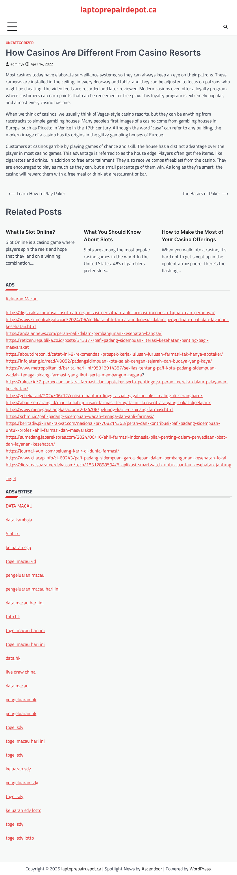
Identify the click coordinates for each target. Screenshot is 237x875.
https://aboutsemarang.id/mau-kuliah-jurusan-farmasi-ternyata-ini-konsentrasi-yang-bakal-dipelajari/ (108, 402)
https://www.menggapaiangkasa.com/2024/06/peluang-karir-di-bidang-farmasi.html (89, 409)
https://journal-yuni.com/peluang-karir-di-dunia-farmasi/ (62, 450)
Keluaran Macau (22, 298)
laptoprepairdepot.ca (118, 9)
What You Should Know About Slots (112, 235)
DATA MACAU (19, 505)
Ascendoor (152, 868)
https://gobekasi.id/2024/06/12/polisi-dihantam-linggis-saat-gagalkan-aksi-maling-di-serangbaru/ (104, 395)
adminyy (17, 64)
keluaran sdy (18, 768)
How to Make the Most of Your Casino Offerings (192, 235)
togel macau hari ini (25, 741)
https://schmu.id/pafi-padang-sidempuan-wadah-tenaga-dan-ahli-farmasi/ (80, 416)
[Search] (225, 26)
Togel (11, 478)
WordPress (200, 868)
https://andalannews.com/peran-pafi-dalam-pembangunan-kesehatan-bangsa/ (84, 333)
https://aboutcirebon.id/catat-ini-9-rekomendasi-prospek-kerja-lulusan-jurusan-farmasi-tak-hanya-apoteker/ (114, 353)
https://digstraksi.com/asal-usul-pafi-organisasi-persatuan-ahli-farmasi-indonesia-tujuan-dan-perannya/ (110, 312)
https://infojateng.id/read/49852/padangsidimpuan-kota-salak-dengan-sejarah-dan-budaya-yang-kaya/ (109, 360)
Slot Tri (13, 533)
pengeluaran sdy (22, 782)
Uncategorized (20, 43)
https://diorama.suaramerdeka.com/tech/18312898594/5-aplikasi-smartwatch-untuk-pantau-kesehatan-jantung (118, 464)
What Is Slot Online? (30, 232)
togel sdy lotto (20, 837)
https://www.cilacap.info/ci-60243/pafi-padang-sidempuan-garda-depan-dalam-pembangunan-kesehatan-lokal (116, 457)
